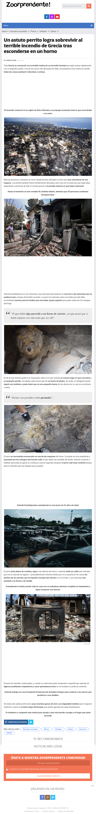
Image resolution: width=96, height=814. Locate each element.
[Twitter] (52, 797)
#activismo (83, 729)
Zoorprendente (32, 808)
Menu (6, 25)
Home (4, 31)
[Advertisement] (48, 92)
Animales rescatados (18, 31)
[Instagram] (47, 797)
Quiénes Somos (48, 811)
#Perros (46, 729)
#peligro (9, 733)
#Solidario (58, 729)
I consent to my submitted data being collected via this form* (33, 769)
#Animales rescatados (30, 729)
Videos (53, 31)
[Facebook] (42, 797)
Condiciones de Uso (31, 811)
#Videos (70, 729)
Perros (33, 31)
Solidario (43, 31)
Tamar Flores (11, 60)
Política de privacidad (65, 811)
